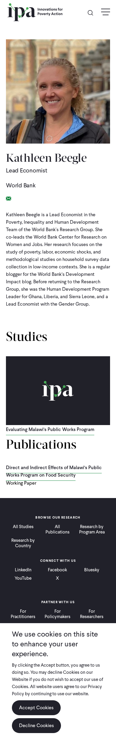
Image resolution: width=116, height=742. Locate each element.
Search (93, 12)
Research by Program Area (92, 529)
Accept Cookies (36, 707)
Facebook (57, 570)
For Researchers (92, 614)
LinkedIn (23, 570)
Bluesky (91, 570)
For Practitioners (23, 614)
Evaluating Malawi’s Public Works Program (50, 429)
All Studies (23, 526)
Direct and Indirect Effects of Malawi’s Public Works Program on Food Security (54, 471)
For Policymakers (57, 614)
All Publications (58, 529)
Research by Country (23, 543)
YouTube (23, 578)
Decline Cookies (36, 725)
